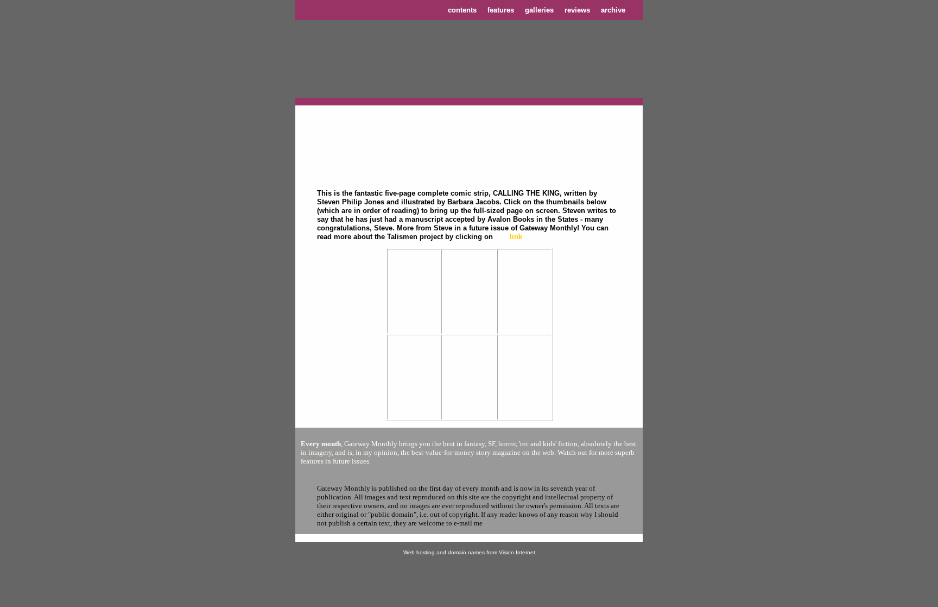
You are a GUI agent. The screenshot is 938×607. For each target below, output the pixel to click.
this (501, 237)
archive (613, 10)
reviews (577, 10)
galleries (539, 10)
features (500, 10)
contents (462, 10)
